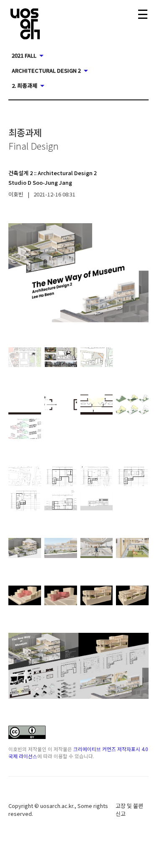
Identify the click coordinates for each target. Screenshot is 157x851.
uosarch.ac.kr (56, 806)
